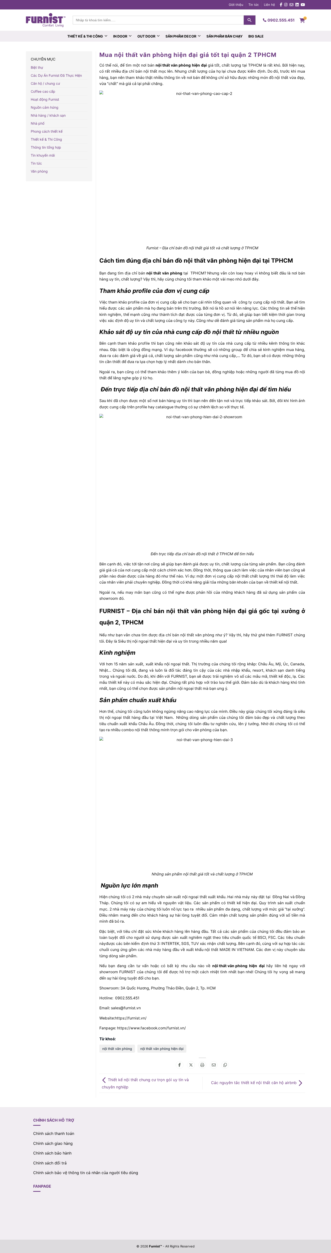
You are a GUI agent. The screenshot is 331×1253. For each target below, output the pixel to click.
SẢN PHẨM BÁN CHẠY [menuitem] (224, 36)
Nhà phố (37, 123)
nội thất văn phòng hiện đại (161, 1049)
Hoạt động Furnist (45, 99)
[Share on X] (191, 1065)
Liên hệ (269, 5)
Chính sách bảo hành (52, 1153)
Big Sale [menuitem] (256, 36)
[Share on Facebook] (179, 1065)
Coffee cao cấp (43, 91)
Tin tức (253, 5)
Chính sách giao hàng (53, 1143)
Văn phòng (39, 171)
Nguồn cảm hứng (44, 107)
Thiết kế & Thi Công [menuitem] (85, 36)
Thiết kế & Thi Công (46, 139)
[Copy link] (225, 1065)
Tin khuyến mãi (43, 155)
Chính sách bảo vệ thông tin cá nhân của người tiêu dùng (85, 1172)
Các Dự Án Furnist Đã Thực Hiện (56, 75)
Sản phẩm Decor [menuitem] (181, 36)
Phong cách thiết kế (47, 131)
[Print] (202, 1065)
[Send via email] (213, 1065)
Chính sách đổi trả (50, 1163)
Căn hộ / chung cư (45, 83)
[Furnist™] (45, 20)
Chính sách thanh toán (53, 1133)
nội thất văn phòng (173, 65)
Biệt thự (37, 67)
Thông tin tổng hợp (46, 147)
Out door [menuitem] (146, 36)
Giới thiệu (236, 5)
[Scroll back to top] (324, 1242)
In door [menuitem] (120, 36)
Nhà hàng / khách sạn (48, 115)
